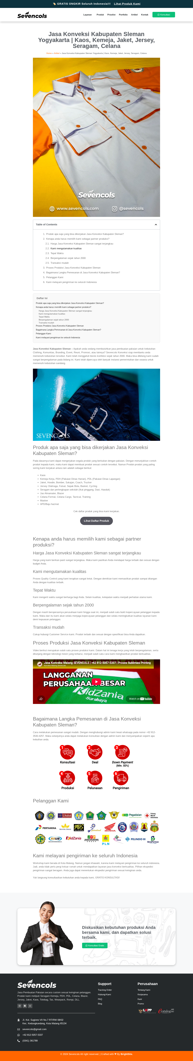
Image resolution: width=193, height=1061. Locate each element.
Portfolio (123, 14)
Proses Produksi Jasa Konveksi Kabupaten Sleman (73, 267)
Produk (100, 14)
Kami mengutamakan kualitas (66, 248)
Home (49, 53)
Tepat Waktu (57, 253)
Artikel (134, 14)
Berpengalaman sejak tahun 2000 (68, 258)
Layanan (87, 14)
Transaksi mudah (60, 263)
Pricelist (111, 14)
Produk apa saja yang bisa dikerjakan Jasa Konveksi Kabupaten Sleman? (85, 234)
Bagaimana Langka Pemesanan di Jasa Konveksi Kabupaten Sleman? (83, 272)
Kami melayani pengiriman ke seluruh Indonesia (71, 282)
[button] (156, 224)
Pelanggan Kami (54, 277)
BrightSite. (127, 1054)
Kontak (144, 14)
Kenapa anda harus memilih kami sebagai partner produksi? (77, 239)
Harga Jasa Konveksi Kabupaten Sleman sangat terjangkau (82, 243)
